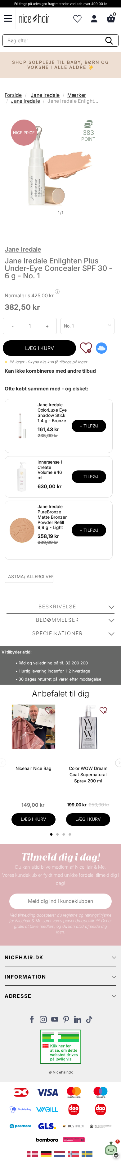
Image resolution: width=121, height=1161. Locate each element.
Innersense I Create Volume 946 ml (50, 469)
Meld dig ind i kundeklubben (60, 901)
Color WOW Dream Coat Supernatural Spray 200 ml (88, 774)
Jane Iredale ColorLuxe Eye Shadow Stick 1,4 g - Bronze (52, 412)
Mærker (76, 95)
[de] (47, 1153)
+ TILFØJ (88, 425)
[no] (75, 1153)
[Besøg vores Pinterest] (66, 1021)
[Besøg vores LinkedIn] (78, 1021)
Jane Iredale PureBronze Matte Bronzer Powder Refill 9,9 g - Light (52, 517)
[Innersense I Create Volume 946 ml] (22, 476)
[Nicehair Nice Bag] (33, 727)
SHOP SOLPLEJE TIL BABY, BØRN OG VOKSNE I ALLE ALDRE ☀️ (60, 64)
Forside (13, 95)
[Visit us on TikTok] (89, 1021)
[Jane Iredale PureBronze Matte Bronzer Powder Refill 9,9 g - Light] (22, 530)
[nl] (61, 1153)
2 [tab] (58, 834)
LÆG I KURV (39, 348)
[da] (34, 1153)
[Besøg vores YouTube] (55, 1021)
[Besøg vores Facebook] (32, 1021)
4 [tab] (70, 834)
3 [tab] (64, 834)
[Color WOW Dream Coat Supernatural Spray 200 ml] (88, 727)
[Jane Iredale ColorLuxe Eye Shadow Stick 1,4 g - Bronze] (22, 425)
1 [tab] (51, 834)
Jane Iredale (45, 95)
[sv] (88, 1153)
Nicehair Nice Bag (34, 768)
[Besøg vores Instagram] (43, 1021)
